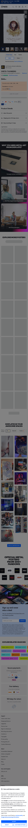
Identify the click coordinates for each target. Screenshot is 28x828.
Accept (14, 821)
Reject (7, 824)
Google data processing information (10, 817)
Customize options (20, 824)
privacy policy (19, 815)
